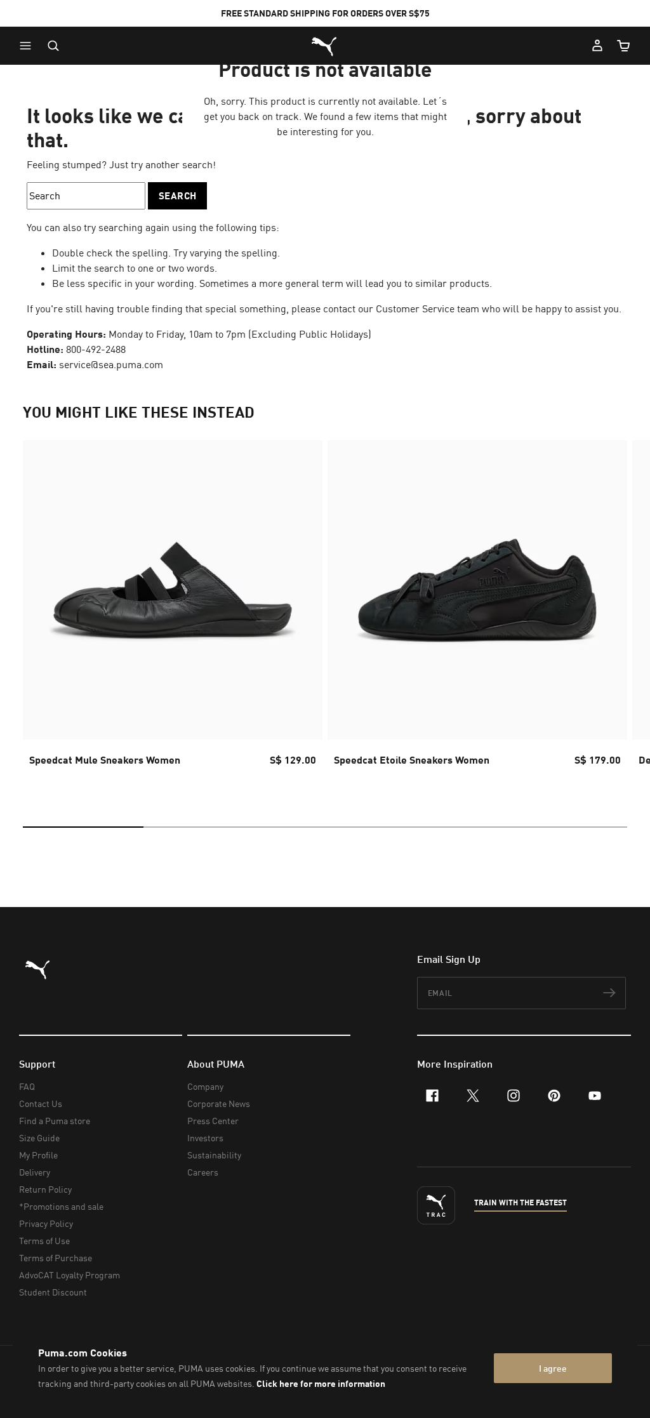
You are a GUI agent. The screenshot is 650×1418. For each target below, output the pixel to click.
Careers (202, 1172)
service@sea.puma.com (111, 364)
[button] (28, 45)
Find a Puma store (54, 1120)
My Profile (38, 1155)
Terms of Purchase (55, 1257)
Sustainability (214, 1155)
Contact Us (40, 1103)
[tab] (83, 827)
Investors (205, 1137)
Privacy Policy (46, 1223)
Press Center (213, 1120)
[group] (172, 614)
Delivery (34, 1172)
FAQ (27, 1086)
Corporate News (218, 1103)
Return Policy (45, 1189)
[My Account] (597, 46)
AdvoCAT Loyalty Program (69, 1274)
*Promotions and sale (61, 1206)
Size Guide (39, 1137)
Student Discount (53, 1292)
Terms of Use (44, 1240)
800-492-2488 (96, 349)
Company (205, 1086)
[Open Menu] (28, 45)
